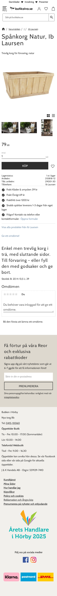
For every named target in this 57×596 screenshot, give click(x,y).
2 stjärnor (7, 294)
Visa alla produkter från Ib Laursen (20, 227)
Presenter (43, 1)
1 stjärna (4, 294)
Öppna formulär (29, 218)
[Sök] (51, 17)
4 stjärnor (13, 294)
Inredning (29, 1)
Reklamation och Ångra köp (18, 499)
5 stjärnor (16, 294)
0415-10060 (13, 423)
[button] (4, 9)
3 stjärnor (10, 294)
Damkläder (14, 1)
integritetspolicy (11, 397)
